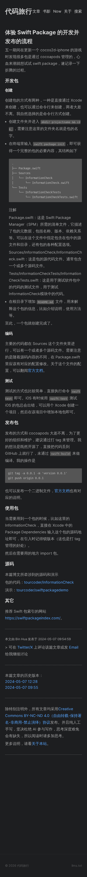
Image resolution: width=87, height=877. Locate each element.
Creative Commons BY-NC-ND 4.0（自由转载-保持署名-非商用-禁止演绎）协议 (43, 716)
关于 (68, 11)
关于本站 (39, 743)
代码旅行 (18, 11)
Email (73, 647)
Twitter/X (25, 647)
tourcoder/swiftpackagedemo (42, 590)
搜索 (78, 11)
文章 (36, 11)
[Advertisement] (43, 805)
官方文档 (35, 370)
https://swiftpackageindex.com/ (32, 618)
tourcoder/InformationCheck (49, 582)
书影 (46, 11)
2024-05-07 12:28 (21, 681)
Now (57, 11)
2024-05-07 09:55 (21, 687)
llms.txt (77, 865)
